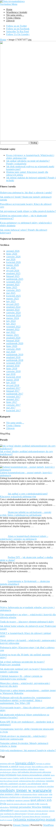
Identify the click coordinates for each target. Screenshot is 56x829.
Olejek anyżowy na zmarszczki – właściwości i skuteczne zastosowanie (23, 737)
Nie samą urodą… (15, 15)
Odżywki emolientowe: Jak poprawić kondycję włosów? (28, 750)
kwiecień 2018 (13, 377)
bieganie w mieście (9, 766)
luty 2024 (11, 321)
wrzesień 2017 (13, 396)
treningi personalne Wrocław (26, 807)
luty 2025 (11, 301)
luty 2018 (11, 382)
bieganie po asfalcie (43, 763)
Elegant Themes (21, 825)
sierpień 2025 (12, 284)
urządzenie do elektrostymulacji (15, 814)
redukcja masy (43, 794)
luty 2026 (11, 267)
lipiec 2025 (11, 287)
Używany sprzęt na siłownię (37, 814)
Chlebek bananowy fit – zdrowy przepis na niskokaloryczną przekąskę (21, 677)
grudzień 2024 (13, 307)
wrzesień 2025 (13, 281)
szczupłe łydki (33, 804)
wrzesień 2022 (13, 326)
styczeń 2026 (12, 270)
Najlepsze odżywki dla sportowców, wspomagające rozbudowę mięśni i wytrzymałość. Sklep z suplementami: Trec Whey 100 (25, 700)
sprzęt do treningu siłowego (17, 804)
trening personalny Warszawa (24, 811)
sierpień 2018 (12, 365)
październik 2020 (14, 343)
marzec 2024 (12, 318)
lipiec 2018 (11, 368)
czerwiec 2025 (13, 290)
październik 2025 (14, 279)
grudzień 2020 (13, 337)
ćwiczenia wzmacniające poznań (34, 819)
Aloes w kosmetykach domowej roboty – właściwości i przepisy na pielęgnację (24, 537)
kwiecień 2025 (13, 295)
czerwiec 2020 (13, 349)
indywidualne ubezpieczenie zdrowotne (34, 772)
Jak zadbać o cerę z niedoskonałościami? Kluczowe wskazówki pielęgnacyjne (24, 495)
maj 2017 (10, 407)
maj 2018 (10, 374)
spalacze (10, 800)
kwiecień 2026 (13, 262)
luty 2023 (11, 323)
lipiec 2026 (11, 253)
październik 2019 (14, 354)
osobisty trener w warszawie (26, 790)
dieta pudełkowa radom (40, 766)
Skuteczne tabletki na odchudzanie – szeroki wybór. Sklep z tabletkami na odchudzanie (25, 513)
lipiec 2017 (11, 402)
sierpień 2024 (12, 309)
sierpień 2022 (12, 329)
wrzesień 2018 (13, 363)
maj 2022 (10, 332)
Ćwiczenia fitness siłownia (31, 816)
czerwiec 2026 (13, 256)
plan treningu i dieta (9, 794)
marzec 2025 (12, 298)
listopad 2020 (12, 340)
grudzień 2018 (13, 357)
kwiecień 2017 (13, 410)
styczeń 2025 (12, 304)
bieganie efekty (25, 763)
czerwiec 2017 (13, 405)
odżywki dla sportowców (28, 786)
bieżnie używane (25, 766)
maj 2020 (10, 351)
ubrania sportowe (42, 811)
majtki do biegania (26, 778)
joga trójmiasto (8, 774)
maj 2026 (10, 259)
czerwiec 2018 (13, 371)
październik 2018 (14, 360)
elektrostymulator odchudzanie (25, 769)
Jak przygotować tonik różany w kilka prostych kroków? (28, 211)
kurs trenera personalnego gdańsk (33, 775)
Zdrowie (10, 20)
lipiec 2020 (11, 346)
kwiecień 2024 (13, 315)
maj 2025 (10, 293)
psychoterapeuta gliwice (28, 794)
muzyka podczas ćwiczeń (9, 781)
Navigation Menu (8, 4)
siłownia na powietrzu (30, 797)
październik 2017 (14, 393)
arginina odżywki (7, 763)
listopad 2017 (12, 391)
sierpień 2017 (12, 399)
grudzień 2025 (13, 273)
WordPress (48, 825)
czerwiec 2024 (13, 312)
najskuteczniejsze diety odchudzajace (32, 781)
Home (9, 9)
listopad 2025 (12, 276)
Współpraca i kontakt (16, 12)
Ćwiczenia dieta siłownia (10, 816)
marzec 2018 (12, 379)
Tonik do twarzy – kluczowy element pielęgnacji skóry (27, 621)
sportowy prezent (22, 800)
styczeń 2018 (12, 385)
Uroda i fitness (13, 17)
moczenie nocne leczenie (42, 778)
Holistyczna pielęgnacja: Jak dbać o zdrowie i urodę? (26, 192)
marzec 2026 (12, 265)
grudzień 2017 (13, 388)
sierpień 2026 (12, 251)
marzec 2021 (12, 335)
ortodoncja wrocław (45, 786)
